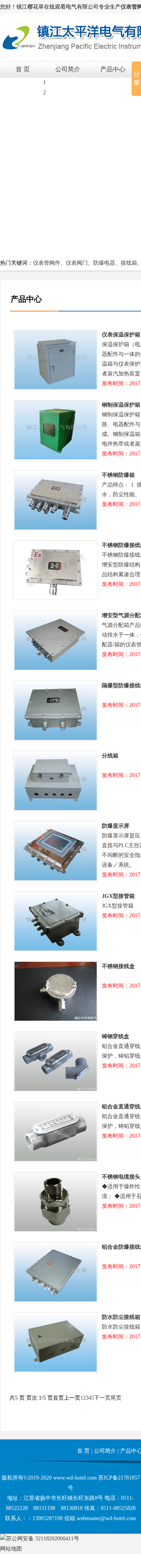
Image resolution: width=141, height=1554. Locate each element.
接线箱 (129, 263)
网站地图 (11, 1549)
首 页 (23, 69)
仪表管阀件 (46, 263)
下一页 (102, 1398)
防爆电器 (104, 263)
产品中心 (112, 69)
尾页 (115, 1398)
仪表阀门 (77, 263)
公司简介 (67, 69)
